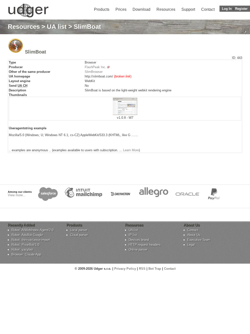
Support (188, 9)
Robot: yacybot (22, 249)
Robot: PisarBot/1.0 (25, 245)
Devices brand (139, 240)
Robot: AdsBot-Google (27, 235)
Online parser (138, 249)
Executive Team (198, 240)
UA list (57, 26)
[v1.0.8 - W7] (125, 114)
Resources (165, 9)
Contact (208, 9)
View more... (17, 195)
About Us (193, 235)
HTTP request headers (145, 245)
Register (241, 9)
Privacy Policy (125, 268)
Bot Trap (154, 268)
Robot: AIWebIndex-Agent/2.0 (32, 230)
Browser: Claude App (26, 254)
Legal (191, 245)
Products (101, 9)
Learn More (131, 150)
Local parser (78, 230)
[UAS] (28, 17)
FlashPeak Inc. (95, 67)
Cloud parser (79, 235)
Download (141, 9)
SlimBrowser (94, 72)
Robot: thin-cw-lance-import (30, 240)
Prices (120, 9)
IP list (133, 235)
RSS (142, 268)
